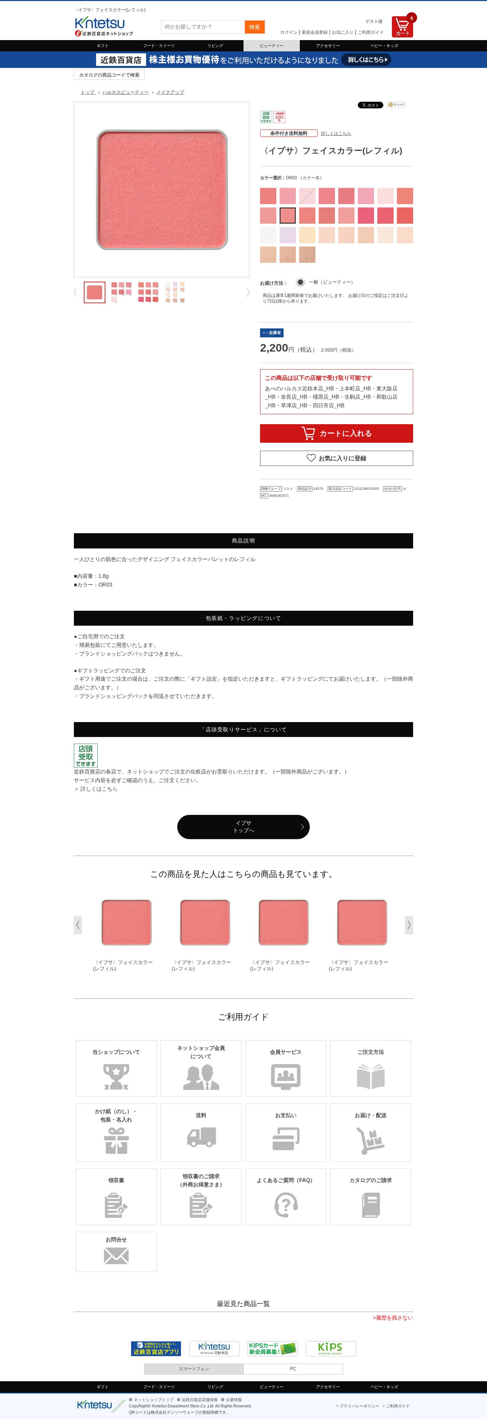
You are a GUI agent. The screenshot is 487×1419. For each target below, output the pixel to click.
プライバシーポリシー (359, 1406)
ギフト (103, 45)
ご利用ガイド (371, 32)
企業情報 (234, 1399)
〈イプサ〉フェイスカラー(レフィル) (123, 965)
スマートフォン (194, 1368)
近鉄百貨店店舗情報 (200, 1399)
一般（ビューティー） (332, 282)
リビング (215, 45)
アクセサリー (328, 45)
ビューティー (272, 45)
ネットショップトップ (154, 1399)
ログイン (289, 32)
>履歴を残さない (393, 1318)
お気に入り (342, 32)
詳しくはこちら (336, 133)
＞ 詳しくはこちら (96, 789)
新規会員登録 (315, 32)
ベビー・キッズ (384, 45)
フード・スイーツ (159, 45)
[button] (78, 925)
